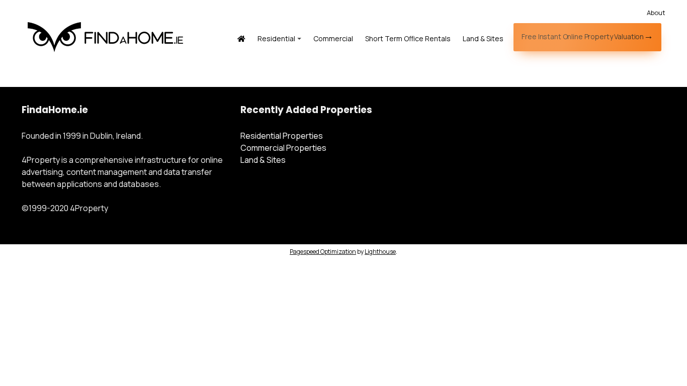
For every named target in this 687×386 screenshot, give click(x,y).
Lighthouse (380, 251)
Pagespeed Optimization (323, 251)
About (656, 12)
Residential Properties (281, 135)
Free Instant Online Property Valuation (583, 36)
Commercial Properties (283, 147)
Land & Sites (483, 38)
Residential (276, 38)
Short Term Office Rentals (408, 38)
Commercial (333, 38)
